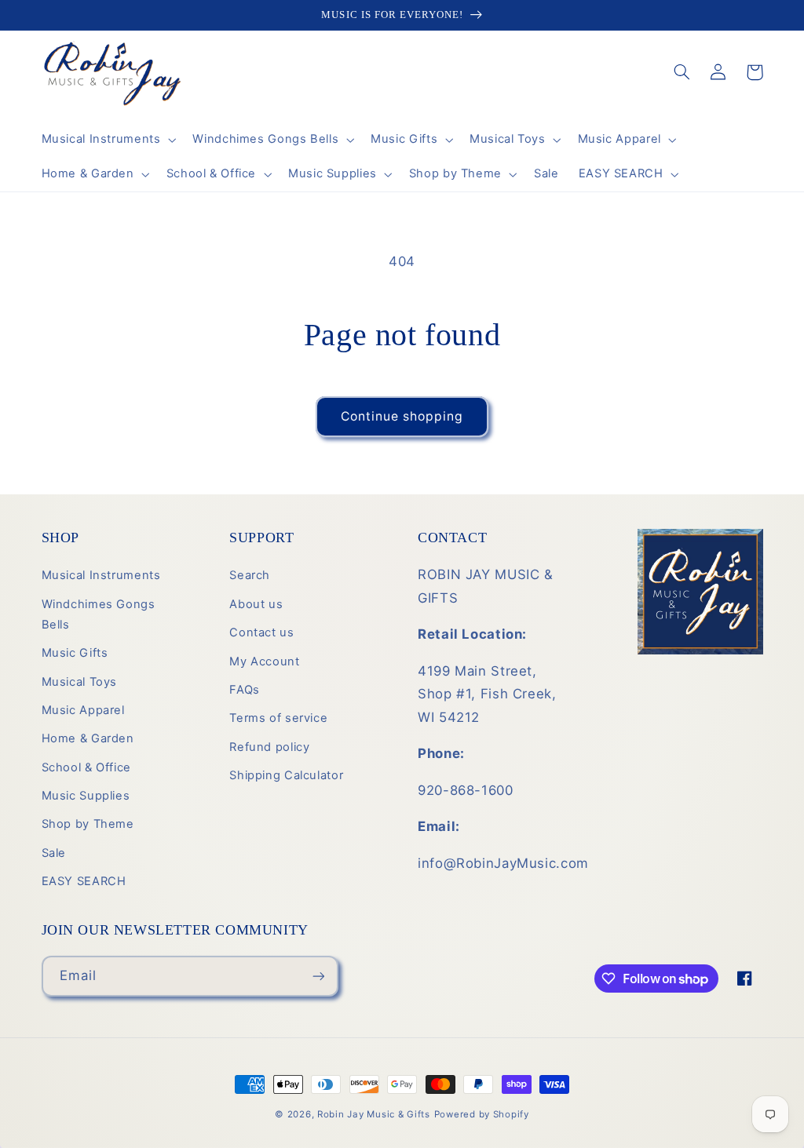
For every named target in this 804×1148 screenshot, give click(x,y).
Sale (54, 853)
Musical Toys (80, 682)
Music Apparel (83, 710)
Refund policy (269, 747)
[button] (107, 139)
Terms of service (278, 718)
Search (249, 575)
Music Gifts (75, 653)
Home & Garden (88, 738)
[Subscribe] (318, 976)
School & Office (86, 767)
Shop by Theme (88, 824)
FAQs (244, 690)
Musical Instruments (101, 575)
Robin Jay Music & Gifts (373, 1114)
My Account (264, 661)
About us (256, 604)
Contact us (261, 632)
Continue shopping (402, 416)
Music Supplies (86, 796)
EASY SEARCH (84, 881)
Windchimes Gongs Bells (98, 614)
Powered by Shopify (481, 1114)
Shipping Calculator (286, 775)
